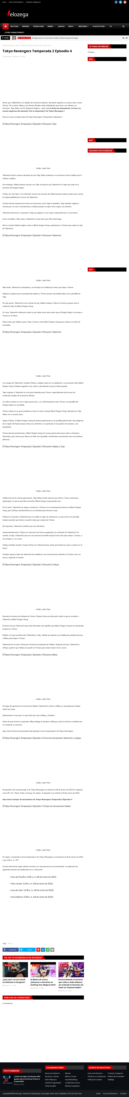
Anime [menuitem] (50, 26)
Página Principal (8, 45)
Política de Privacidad (116, 1076)
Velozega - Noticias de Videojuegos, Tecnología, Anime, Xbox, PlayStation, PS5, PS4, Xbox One (48, 1093)
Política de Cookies (95, 1079)
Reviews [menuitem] (25, 26)
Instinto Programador (53, 1083)
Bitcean (68, 1073)
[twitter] (120, 2)
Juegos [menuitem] (61, 26)
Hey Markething (71, 1079)
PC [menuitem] (111, 26)
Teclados (91, 52)
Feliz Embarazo (51, 1079)
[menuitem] (6, 26)
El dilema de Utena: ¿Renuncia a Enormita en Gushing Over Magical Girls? (43, 982)
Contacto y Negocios (33, 2)
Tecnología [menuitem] (38, 26)
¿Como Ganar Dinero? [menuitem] (14, 32)
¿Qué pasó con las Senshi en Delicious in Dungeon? (14, 980)
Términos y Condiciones (97, 1076)
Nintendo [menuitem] (82, 26)
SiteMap (111, 1079)
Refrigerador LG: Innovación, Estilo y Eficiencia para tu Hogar (55, 38)
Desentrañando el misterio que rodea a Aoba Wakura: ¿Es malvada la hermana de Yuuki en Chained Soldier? (70, 983)
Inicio (4, 2)
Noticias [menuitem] (14, 26)
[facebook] (116, 2)
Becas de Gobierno (52, 1073)
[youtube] (124, 2)
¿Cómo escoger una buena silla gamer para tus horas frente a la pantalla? (27, 1078)
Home (98, 1093)
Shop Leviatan (50, 1086)
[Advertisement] (43, 79)
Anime (17, 45)
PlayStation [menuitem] (98, 26)
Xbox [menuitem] (70, 26)
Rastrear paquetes (72, 1086)
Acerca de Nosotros (16, 2)
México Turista (70, 1076)
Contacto (123, 1093)
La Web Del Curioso (72, 1083)
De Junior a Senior (52, 1076)
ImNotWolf (8, 56)
